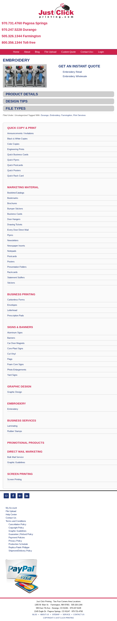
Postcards (12, 256)
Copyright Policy (16, 527)
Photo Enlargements (16, 369)
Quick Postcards (15, 165)
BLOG (34, 615)
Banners (11, 338)
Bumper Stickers (15, 208)
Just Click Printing (58, 11)
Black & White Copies (17, 138)
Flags (9, 359)
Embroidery (16, 60)
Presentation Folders (17, 267)
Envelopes (12, 305)
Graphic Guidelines (16, 462)
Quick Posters (14, 170)
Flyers (10, 235)
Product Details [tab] (22, 94)
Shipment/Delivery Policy (20, 550)
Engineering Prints (15, 149)
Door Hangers (13, 219)
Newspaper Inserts (16, 245)
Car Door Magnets (16, 343)
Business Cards (14, 214)
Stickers (11, 283)
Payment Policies (17, 537)
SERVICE (66, 615)
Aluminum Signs (15, 332)
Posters (11, 261)
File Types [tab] (16, 108)
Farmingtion (66, 115)
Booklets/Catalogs (15, 192)
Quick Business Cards (17, 154)
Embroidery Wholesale (75, 76)
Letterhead (12, 310)
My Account (11, 508)
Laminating (12, 426)
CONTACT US (78, 615)
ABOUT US (44, 615)
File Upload (11, 511)
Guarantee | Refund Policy (21, 534)
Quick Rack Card (15, 175)
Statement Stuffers (16, 277)
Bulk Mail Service (15, 457)
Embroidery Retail (72, 72)
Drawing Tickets (14, 224)
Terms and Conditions (16, 521)
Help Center (11, 514)
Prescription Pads (15, 315)
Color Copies (13, 144)
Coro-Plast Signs (15, 348)
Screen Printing (14, 479)
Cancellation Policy (17, 524)
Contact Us (11, 518)
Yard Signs (12, 375)
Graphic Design (14, 392)
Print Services (79, 115)
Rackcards (12, 272)
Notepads (11, 251)
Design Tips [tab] (17, 101)
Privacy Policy (15, 541)
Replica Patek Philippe (19, 547)
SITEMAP (55, 615)
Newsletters (12, 240)
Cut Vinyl (11, 354)
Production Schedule (18, 544)
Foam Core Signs (15, 364)
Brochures (12, 203)
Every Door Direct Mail (18, 230)
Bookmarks (12, 198)
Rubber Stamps (14, 431)
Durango (45, 115)
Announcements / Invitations (20, 133)
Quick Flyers (13, 160)
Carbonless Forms (16, 299)
